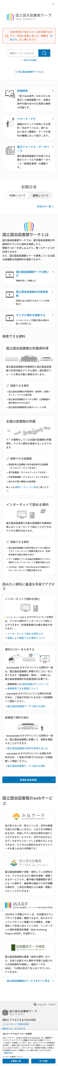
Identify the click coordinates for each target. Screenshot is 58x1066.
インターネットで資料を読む (15, 1024)
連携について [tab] (41, 195)
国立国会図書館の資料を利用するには (27, 748)
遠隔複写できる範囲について (22, 688)
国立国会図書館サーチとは (30, 71)
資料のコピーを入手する (13, 1028)
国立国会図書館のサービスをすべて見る (28, 980)
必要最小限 (16, 1060)
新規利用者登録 (28, 780)
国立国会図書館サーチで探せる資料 (26, 706)
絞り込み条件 (30, 60)
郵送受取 (27, 684)
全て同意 (43, 1060)
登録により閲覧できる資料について (26, 638)
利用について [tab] (17, 195)
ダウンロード (40, 684)
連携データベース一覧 (25, 487)
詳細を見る (8, 1052)
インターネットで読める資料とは (25, 633)
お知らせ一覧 (44, 206)
